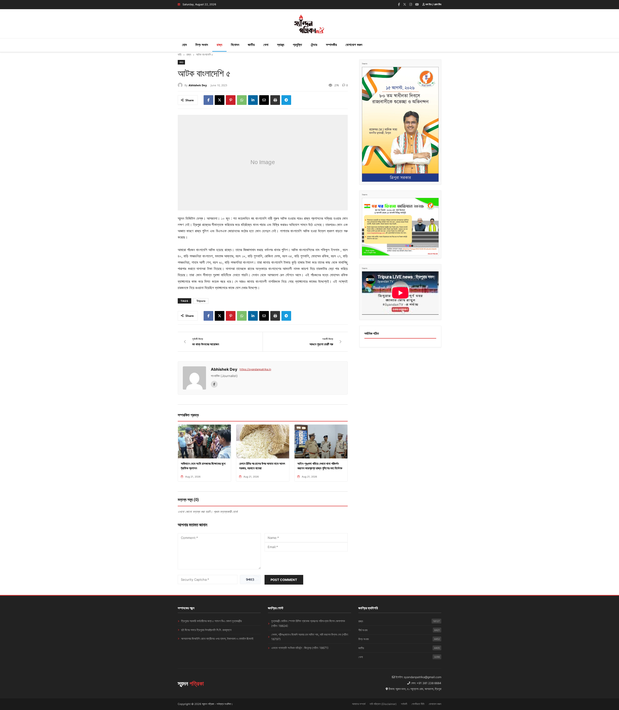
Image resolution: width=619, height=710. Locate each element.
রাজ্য (219, 44)
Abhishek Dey (198, 85)
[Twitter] (404, 4)
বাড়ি (179, 54)
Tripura (200, 301)
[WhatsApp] (242, 100)
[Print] (275, 100)
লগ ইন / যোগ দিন (433, 4)
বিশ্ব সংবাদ (201, 44)
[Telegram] (286, 100)
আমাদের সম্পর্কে (358, 704)
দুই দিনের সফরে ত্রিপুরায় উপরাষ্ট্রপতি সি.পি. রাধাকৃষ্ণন (206, 630)
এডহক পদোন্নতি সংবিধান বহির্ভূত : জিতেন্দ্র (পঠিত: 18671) (299, 648)
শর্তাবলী (404, 704)
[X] (219, 100)
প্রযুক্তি (297, 44)
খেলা (265, 44)
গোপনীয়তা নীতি (418, 704)
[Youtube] (417, 4)
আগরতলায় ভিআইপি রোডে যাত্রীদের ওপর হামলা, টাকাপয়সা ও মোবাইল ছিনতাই (217, 638)
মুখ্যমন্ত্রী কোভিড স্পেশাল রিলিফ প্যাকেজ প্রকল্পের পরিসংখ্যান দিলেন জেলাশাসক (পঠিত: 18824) (308, 623)
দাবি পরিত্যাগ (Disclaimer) (383, 704)
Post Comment (284, 580)
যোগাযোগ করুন (354, 44)
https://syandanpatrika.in (255, 369)
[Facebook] (399, 4)
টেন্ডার (314, 44)
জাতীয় (251, 44)
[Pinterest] (231, 100)
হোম (184, 44)
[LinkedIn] (253, 100)
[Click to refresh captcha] (250, 579)
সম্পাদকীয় (331, 44)
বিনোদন (235, 44)
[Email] (264, 100)
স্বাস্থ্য (280, 44)
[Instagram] (410, 4)
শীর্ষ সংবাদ (399, 630)
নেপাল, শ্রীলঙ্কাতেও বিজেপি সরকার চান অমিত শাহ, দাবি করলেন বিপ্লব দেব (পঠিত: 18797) (309, 637)
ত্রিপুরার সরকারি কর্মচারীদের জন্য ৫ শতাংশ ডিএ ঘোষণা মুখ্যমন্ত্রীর (211, 621)
